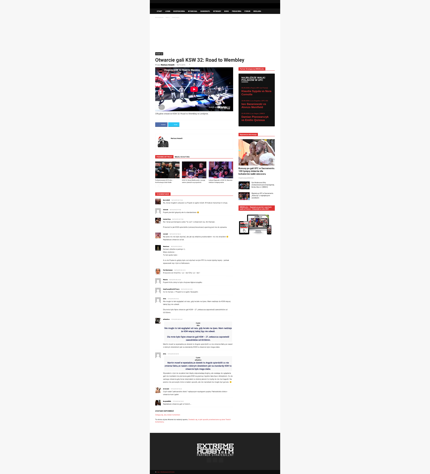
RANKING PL (205, 11)
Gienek (165, 209)
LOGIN (167, 11)
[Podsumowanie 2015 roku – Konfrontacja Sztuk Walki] (167, 169)
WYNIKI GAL (192, 11)
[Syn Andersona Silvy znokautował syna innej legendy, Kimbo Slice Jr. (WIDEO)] (244, 185)
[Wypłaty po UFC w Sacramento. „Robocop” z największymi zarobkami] (244, 196)
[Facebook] (266, 1)
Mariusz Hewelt (167, 65)
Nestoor (166, 246)
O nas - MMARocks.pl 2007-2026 (165, 472)
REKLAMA (257, 11)
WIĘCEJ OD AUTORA (182, 157)
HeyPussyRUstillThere (171, 289)
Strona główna (159, 17)
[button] (272, 11)
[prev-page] (156, 185)
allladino (166, 319)
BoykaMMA (167, 401)
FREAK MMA (236, 11)
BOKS (226, 11)
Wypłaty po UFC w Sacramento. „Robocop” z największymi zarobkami (263, 195)
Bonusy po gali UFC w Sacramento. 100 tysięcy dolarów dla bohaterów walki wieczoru (257, 171)
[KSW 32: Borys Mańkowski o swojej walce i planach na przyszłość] (194, 169)
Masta (165, 279)
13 (189, 64)
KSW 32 (168, 17)
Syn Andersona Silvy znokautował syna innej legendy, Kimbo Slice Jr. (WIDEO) (263, 185)
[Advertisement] (215, 35)
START (159, 11)
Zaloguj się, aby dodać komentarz (167, 415)
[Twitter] (273, 1)
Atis (164, 299)
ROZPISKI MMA (179, 11)
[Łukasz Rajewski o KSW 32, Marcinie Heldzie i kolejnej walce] (221, 169)
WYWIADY (217, 11)
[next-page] (160, 185)
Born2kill (166, 200)
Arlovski (166, 389)
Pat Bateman (168, 270)
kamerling (167, 219)
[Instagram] (269, 1)
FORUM (247, 11)
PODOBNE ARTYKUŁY (164, 157)
